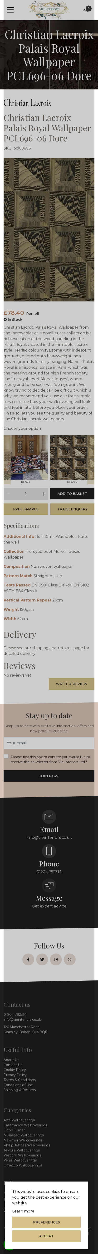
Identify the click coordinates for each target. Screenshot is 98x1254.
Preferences (46, 1222)
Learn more (23, 1211)
